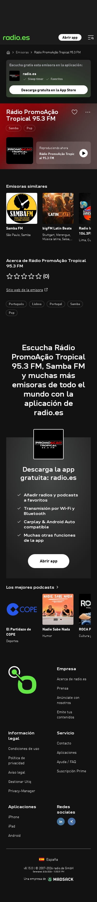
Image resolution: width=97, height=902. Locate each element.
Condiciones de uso (23, 749)
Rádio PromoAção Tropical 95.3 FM (56, 156)
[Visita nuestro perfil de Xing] (72, 821)
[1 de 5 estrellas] (9, 276)
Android (14, 836)
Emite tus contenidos (65, 714)
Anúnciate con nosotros (68, 700)
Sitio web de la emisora (24, 290)
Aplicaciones (67, 753)
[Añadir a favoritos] (74, 112)
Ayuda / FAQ (66, 762)
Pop (29, 128)
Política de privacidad (16, 760)
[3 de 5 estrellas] (24, 276)
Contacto (64, 743)
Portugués (16, 304)
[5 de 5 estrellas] (38, 276)
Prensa (62, 688)
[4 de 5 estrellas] (31, 276)
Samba (13, 128)
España (51, 860)
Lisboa (36, 304)
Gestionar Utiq (19, 782)
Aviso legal (16, 772)
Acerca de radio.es (71, 679)
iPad (11, 826)
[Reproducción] (83, 153)
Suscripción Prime (71, 771)
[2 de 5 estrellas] (16, 276)
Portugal (56, 304)
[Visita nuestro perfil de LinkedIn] (61, 821)
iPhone (13, 817)
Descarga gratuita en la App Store (48, 90)
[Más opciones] (88, 112)
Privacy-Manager (21, 791)
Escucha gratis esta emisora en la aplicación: (46, 65)
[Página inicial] (8, 52)
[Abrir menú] (91, 37)
